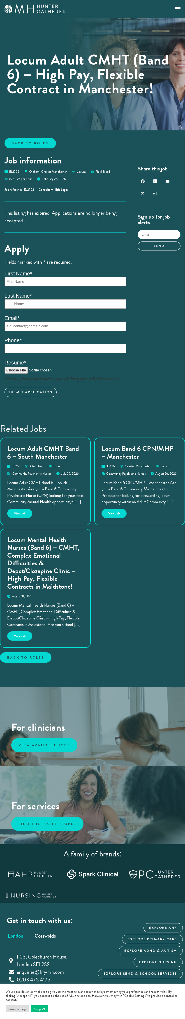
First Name (18, 273)
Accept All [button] (40, 1009)
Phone (13, 340)
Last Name (18, 296)
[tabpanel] (45, 968)
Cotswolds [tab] (45, 936)
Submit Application (30, 392)
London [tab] (15, 936)
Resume (15, 362)
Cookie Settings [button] (17, 1009)
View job (23, 512)
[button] (143, 181)
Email (12, 318)
